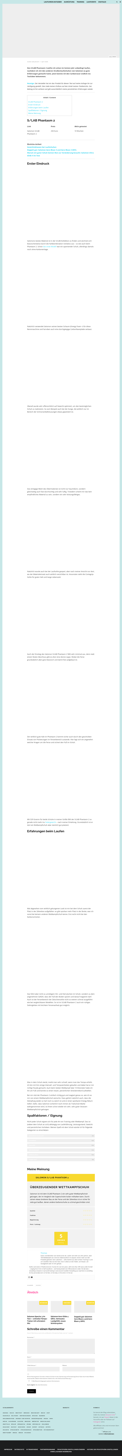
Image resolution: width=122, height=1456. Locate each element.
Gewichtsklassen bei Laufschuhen (41, 147)
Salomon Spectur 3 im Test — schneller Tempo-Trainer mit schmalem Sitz (37, 1319)
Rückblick (36, 1424)
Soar (29, 1427)
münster (36, 1421)
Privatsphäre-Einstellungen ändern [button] (71, 1449)
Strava (41, 1427)
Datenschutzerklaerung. (64, 1378)
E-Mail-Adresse (31, 1365)
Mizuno (28, 1421)
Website (64, 1365)
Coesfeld (7, 1415)
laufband (12, 1421)
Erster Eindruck (34, 105)
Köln (5, 1421)
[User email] (32, 1277)
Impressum (8, 1449)
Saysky (14, 1427)
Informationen (109, 1434)
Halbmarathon (9, 1418)
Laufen (20, 1421)
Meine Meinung (34, 113)
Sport (35, 1427)
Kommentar (30, 1337)
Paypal (106, 1417)
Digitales (102, 2)
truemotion (38, 1429)
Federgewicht (50, 822)
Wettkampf (7, 1432)
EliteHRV (15, 1415)
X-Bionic (28, 1432)
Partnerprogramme (47, 1449)
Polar (14, 1424)
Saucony (7, 1427)
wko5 (21, 1432)
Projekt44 (21, 1424)
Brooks (27, 1413)
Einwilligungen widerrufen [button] (61, 1451)
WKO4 (15, 1432)
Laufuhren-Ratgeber (53, 2)
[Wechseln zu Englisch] (113, 2)
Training (80, 2)
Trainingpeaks (26, 1429)
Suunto (6, 1429)
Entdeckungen (25, 1415)
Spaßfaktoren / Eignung (37, 110)
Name (29, 1357)
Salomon (39, 1285)
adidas (6, 1413)
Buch (43, 1413)
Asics (12, 1413)
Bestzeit (19, 1413)
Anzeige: (30, 83)
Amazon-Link (110, 1415)
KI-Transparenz (32, 1449)
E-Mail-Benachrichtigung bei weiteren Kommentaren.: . (43, 1383)
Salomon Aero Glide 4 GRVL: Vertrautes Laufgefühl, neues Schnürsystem (59, 1319)
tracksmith (15, 1429)
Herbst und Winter (23, 1418)
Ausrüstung (69, 2)
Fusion (35, 1415)
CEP (48, 1413)
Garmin (42, 1415)
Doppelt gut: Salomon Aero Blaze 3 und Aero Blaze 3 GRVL (52, 150)
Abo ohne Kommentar (41, 1385)
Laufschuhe (14, 54)
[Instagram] (29, 1277)
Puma (29, 1424)
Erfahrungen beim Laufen (38, 107)
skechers (22, 1427)
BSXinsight (36, 1413)
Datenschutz (19, 1449)
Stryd (49, 1427)
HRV (51, 1418)
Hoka (46, 1418)
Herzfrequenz (37, 1418)
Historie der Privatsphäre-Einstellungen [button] (102, 1449)
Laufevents (91, 2)
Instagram (97, 1422)
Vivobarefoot (49, 1429)
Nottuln (7, 1424)
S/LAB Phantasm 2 (35, 102)
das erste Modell (49, 246)
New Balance (45, 1421)
